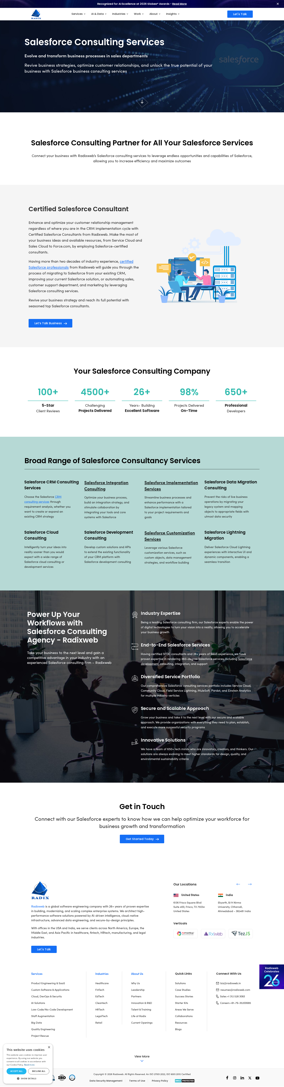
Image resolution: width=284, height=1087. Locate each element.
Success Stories (184, 996)
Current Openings (142, 1022)
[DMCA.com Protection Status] (184, 1081)
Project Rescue (40, 1035)
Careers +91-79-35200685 (235, 1003)
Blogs (178, 1029)
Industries (101, 974)
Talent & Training (141, 1009)
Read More (179, 4)
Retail (98, 1022)
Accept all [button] (16, 1071)
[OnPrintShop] (185, 933)
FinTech (99, 989)
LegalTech (101, 1016)
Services (36, 974)
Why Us (135, 983)
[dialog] (28, 1064)
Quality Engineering (43, 1029)
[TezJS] (240, 933)
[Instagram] (235, 1078)
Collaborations (184, 1016)
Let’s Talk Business (48, 323)
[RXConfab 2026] (271, 976)
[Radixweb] (40, 890)
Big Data (36, 1022)
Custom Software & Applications (50, 989)
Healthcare (102, 983)
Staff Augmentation (43, 1016)
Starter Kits (181, 1003)
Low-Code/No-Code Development (52, 1009)
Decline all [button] (38, 1071)
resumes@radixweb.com (235, 989)
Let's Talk (240, 14)
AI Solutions (38, 1003)
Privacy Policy (160, 1080)
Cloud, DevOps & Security (46, 996)
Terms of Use (137, 1080)
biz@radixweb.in (230, 983)
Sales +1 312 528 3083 (232, 996)
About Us (137, 974)
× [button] (49, 1047)
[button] (28, 1078)
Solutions (180, 983)
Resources (181, 1022)
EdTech (99, 996)
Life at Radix (138, 1016)
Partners (136, 996)
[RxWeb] (213, 933)
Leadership (138, 989)
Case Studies (182, 989)
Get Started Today (140, 839)
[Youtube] (257, 1078)
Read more (29, 1064)
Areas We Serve (184, 1009)
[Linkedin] (242, 1078)
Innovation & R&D (141, 1003)
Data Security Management (106, 1080)
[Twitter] (250, 1078)
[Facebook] (227, 1078)
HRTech (99, 1009)
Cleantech (101, 1003)
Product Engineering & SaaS (48, 983)
